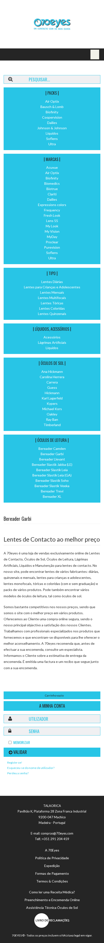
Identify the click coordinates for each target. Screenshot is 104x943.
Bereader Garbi (52, 454)
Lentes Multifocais (52, 298)
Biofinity (52, 112)
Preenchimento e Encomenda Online (52, 900)
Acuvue (52, 167)
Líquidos (52, 133)
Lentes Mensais (52, 292)
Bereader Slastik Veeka (52, 486)
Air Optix (52, 101)
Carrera (52, 382)
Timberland (52, 425)
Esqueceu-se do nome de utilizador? (30, 768)
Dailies (52, 123)
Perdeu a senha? (18, 773)
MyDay (52, 237)
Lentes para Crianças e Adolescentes (52, 287)
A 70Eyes (52, 850)
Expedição (52, 866)
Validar (20, 752)
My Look (52, 226)
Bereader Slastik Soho (52, 480)
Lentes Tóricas (52, 303)
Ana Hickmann (52, 371)
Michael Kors (52, 409)
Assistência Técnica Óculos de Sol (52, 907)
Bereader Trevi (52, 491)
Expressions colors (52, 205)
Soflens (52, 139)
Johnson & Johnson (52, 128)
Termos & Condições (52, 881)
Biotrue (52, 189)
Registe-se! (14, 762)
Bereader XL (52, 496)
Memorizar (21, 742)
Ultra (52, 144)
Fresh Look (52, 215)
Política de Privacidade (52, 858)
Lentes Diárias (52, 282)
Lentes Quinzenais (52, 314)
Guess (52, 387)
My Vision (52, 231)
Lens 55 (52, 221)
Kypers (52, 403)
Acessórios (52, 337)
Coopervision (52, 117)
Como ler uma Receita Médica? (52, 892)
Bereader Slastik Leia (52, 470)
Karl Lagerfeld (52, 398)
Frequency (52, 210)
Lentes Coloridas (52, 308)
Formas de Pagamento (52, 873)
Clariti (52, 194)
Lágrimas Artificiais (52, 342)
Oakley (52, 414)
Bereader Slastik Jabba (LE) (52, 464)
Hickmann (52, 393)
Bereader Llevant (52, 459)
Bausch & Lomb (52, 107)
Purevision (52, 247)
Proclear (52, 242)
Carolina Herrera (52, 377)
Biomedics (52, 183)
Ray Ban (52, 419)
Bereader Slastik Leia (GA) (52, 475)
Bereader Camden (52, 448)
